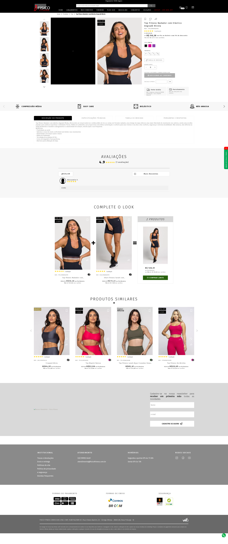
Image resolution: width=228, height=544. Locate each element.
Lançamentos (72, 10)
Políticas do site (43, 465)
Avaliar (66, 174)
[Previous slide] (4, 106)
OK (170, 81)
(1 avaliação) (122, 162)
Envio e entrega (43, 462)
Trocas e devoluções (45, 458)
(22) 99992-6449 (84, 458)
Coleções (147, 10)
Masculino (123, 10)
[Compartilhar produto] (156, 19)
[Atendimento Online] (224, 535)
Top (72, 14)
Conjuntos (135, 10)
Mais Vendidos (87, 10)
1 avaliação (157, 31)
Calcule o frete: (149, 81)
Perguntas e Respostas (175, 118)
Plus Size (111, 10)
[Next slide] (224, 106)
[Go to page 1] (114, 303)
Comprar (74, 266)
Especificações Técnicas (94, 118)
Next (44, 87)
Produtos (65, 14)
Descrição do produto (53, 118)
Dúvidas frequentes (45, 476)
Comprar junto (156, 278)
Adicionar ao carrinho (161, 75)
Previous (44, 19)
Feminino (100, 10)
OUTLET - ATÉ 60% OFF (163, 10)
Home (61, 10)
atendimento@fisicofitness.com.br (92, 462)
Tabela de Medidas (134, 118)
